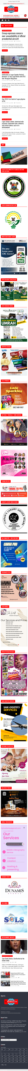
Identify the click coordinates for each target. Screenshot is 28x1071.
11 (5, 1056)
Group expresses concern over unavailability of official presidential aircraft (13, 35)
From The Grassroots (7, 30)
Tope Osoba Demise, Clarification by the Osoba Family (13, 959)
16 (24, 1056)
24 (2, 1061)
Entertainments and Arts (7, 956)
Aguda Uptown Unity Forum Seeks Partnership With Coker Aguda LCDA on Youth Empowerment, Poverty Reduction (18, 982)
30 (24, 1061)
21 (17, 1059)
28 (17, 1061)
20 (13, 1059)
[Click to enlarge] (14, 749)
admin (12, 41)
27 (13, 1061)
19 (9, 1059)
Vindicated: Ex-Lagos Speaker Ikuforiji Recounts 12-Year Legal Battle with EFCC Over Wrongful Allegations (13, 76)
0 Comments (18, 41)
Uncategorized (5, 72)
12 (9, 1056)
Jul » (6, 1064)
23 (24, 1059)
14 (17, 1056)
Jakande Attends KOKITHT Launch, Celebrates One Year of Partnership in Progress (18, 974)
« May (2, 1064)
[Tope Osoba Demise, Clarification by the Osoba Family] (14, 940)
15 (21, 1056)
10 (2, 1056)
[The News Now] (2, 20)
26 (9, 1061)
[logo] (11, 998)
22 (21, 1059)
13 (13, 1056)
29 (21, 1061)
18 (6, 1059)
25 (6, 1061)
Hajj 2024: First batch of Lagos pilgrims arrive (13, 100)
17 (2, 1059)
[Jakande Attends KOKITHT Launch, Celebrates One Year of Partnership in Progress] (5, 972)
